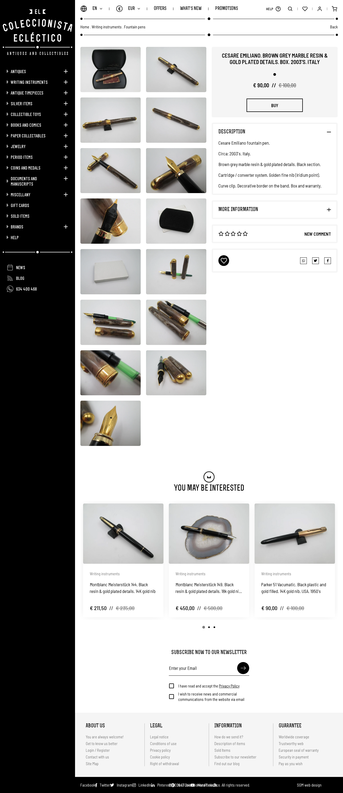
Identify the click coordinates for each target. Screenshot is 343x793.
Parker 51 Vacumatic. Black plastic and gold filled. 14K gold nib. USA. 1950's (293, 588)
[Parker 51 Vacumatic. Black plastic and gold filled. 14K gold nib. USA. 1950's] (295, 533)
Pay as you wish (291, 763)
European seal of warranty (299, 750)
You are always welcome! (105, 736)
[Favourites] (304, 8)
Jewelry (18, 146)
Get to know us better (102, 743)
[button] (278, 8)
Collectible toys (26, 114)
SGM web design (309, 785)
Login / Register (98, 750)
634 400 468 (26, 288)
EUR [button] (126, 9)
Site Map (92, 763)
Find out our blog (227, 763)
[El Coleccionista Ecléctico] (37, 32)
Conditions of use (163, 743)
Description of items (229, 743)
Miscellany (20, 194)
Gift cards (20, 205)
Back (334, 26)
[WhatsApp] (303, 260)
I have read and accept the (209, 685)
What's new (191, 8)
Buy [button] (274, 105)
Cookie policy (160, 756)
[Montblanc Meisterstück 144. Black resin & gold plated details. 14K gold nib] (123, 533)
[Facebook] (315, 260)
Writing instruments (29, 82)
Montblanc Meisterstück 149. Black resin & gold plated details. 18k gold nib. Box (209, 588)
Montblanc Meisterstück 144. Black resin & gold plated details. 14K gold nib (123, 588)
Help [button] (15, 237)
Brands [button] (17, 226)
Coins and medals (25, 167)
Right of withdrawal (164, 763)
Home (84, 27)
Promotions (226, 8)
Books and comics (26, 124)
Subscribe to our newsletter (235, 756)
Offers (160, 8)
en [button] (94, 8)
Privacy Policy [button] (229, 685)
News (20, 267)
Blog (20, 278)
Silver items (21, 103)
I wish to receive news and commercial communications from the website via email (211, 696)
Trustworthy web (291, 743)
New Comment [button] (317, 233)
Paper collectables (28, 135)
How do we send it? (228, 736)
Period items (22, 157)
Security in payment (294, 756)
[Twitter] (327, 260)
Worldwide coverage (294, 736)
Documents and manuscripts (24, 181)
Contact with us (97, 756)
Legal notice (159, 736)
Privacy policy (160, 750)
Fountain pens (135, 27)
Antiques (18, 71)
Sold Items (20, 216)
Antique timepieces (27, 92)
